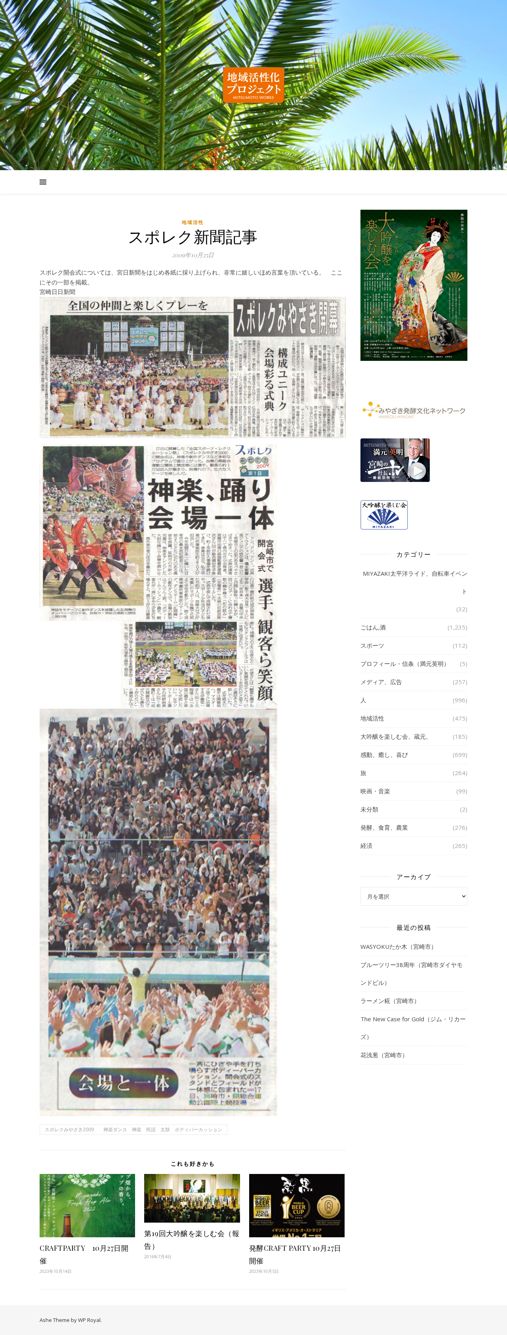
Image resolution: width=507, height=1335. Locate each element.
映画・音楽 (375, 791)
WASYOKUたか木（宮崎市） (398, 946)
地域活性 (193, 222)
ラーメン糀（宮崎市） (390, 1001)
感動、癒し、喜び (384, 755)
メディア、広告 (381, 682)
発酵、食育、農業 (384, 827)
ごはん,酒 (373, 627)
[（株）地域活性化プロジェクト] (253, 85)
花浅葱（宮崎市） (384, 1055)
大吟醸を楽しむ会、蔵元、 (396, 736)
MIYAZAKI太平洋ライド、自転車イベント (415, 582)
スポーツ (372, 645)
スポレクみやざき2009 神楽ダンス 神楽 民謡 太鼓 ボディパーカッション (133, 1129)
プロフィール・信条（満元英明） (405, 664)
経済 (366, 846)
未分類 (369, 809)
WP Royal (89, 1320)
